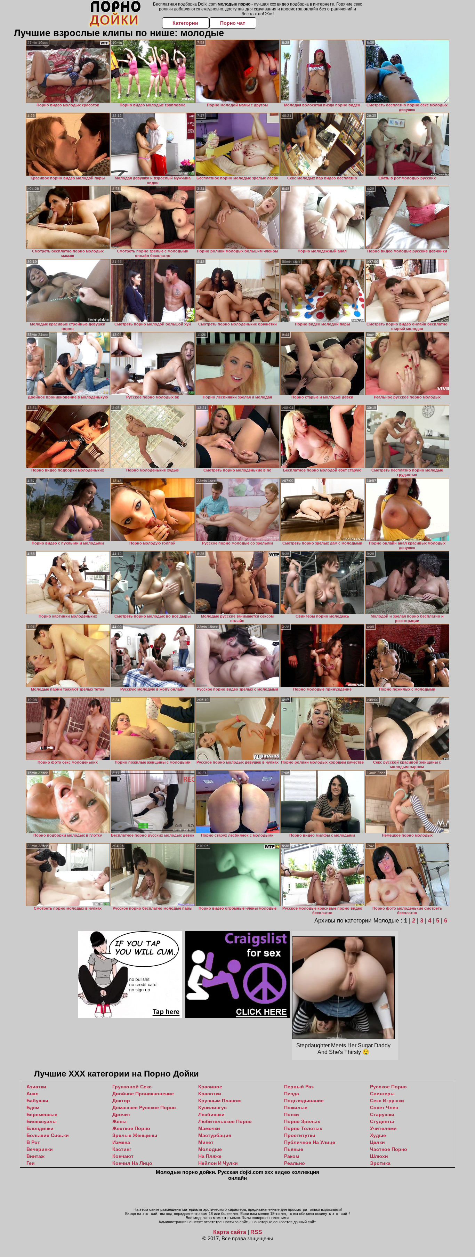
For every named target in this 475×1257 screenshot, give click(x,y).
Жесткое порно (131, 1128)
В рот (33, 1142)
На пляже (210, 1156)
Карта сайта (229, 1232)
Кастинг (121, 1149)
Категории (185, 23)
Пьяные (293, 1149)
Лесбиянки (211, 1114)
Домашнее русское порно (144, 1107)
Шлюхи (379, 1156)
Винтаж (35, 1156)
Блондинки (40, 1128)
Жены (119, 1121)
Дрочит (121, 1114)
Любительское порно (225, 1121)
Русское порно (388, 1086)
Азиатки (36, 1086)
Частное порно (388, 1149)
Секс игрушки (387, 1100)
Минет (206, 1142)
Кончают (123, 1156)
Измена (121, 1142)
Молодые (210, 1149)
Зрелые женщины (134, 1135)
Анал (32, 1093)
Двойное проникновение (143, 1093)
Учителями (383, 1128)
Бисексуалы (41, 1121)
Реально (294, 1163)
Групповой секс (132, 1086)
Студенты (382, 1121)
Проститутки (299, 1135)
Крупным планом (219, 1100)
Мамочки (209, 1128)
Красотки (209, 1093)
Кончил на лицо (132, 1163)
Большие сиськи (47, 1135)
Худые (378, 1135)
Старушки (382, 1114)
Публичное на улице (309, 1142)
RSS (256, 1232)
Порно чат (232, 23)
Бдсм (32, 1107)
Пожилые (295, 1107)
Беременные (41, 1114)
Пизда (291, 1093)
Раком (291, 1156)
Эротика (380, 1163)
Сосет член (384, 1107)
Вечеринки (39, 1149)
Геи (30, 1163)
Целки (377, 1142)
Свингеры (382, 1093)
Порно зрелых (302, 1121)
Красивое (210, 1086)
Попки (291, 1114)
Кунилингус (212, 1107)
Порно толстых (303, 1128)
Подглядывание (304, 1100)
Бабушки (37, 1100)
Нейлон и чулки (218, 1163)
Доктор (121, 1100)
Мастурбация (214, 1135)
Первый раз (299, 1086)
